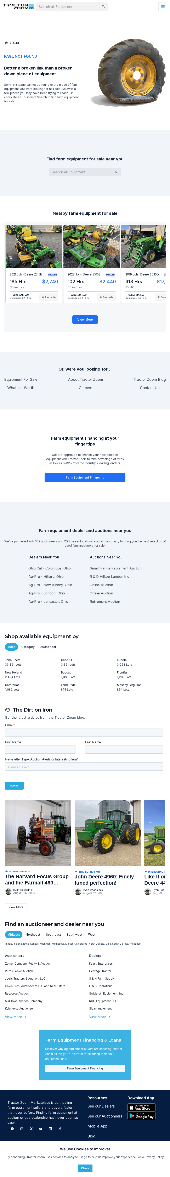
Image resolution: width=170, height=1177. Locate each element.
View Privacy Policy (150, 1157)
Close (85, 1168)
